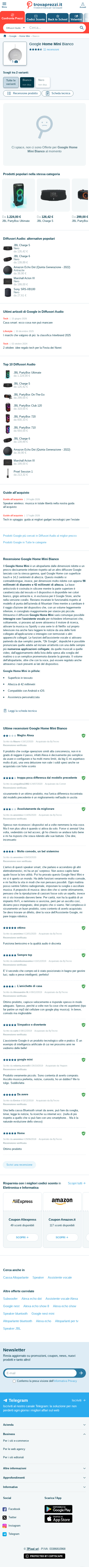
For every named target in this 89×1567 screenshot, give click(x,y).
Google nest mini (42, 1313)
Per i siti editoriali (13, 1457)
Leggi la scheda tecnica (22, 710)
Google (13, 36)
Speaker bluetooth (15, 1313)
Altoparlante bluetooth (17, 1321)
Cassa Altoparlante (16, 1277)
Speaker (38, 1277)
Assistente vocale (60, 1277)
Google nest (11, 1306)
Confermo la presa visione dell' (47, 1381)
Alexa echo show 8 (36, 1306)
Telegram (13, 1533)
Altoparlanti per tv (66, 1321)
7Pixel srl (33, 1548)
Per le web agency (14, 1449)
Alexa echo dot (32, 1298)
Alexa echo (43, 1321)
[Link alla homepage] (5, 36)
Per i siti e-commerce (16, 1440)
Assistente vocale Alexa (62, 1298)
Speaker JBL (12, 1328)
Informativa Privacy (65, 1381)
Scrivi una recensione (19, 1164)
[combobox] (15, 28)
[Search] (82, 28)
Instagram (14, 1525)
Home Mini (24, 36)
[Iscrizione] (82, 1373)
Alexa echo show (64, 1306)
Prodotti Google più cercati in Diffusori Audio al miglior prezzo (40, 535)
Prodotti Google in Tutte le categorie (24, 542)
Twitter (12, 1517)
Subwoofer (10, 1298)
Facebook (14, 1509)
